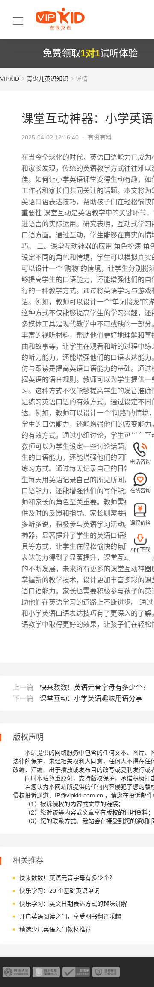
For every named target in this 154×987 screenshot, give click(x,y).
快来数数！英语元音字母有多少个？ (94, 687)
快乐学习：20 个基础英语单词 (59, 890)
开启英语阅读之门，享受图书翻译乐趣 (70, 916)
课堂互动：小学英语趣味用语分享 (91, 698)
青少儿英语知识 (47, 78)
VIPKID (9, 78)
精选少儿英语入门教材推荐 (55, 929)
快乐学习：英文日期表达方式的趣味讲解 (73, 903)
